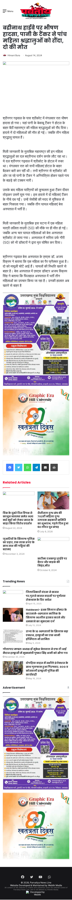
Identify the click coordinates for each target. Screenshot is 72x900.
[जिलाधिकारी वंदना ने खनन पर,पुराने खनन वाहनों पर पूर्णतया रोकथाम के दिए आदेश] (13, 597)
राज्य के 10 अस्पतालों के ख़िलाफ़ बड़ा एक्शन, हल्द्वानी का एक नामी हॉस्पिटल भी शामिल (47, 635)
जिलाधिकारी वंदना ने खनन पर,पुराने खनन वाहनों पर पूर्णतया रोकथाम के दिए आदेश (46, 596)
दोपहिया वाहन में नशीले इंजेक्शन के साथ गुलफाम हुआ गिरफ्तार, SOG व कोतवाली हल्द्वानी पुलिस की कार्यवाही (47, 668)
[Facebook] (9, 467)
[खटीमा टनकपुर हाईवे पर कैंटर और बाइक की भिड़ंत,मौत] (53, 546)
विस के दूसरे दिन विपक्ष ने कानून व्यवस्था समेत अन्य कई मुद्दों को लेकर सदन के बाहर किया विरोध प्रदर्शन (18, 518)
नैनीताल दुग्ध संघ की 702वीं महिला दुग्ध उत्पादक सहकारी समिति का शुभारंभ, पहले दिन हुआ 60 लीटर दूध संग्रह (52, 520)
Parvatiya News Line (40, 882)
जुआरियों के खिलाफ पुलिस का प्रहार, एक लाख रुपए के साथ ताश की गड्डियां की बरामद (19, 544)
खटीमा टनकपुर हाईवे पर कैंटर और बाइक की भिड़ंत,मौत (52, 562)
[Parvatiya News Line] (36, 11)
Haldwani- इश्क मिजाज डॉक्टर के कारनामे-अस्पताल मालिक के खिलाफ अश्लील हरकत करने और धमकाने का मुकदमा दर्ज (46, 615)
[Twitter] (18, 467)
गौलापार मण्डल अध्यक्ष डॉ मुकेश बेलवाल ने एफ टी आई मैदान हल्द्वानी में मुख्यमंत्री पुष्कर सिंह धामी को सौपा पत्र (35, 651)
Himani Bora (14, 55)
